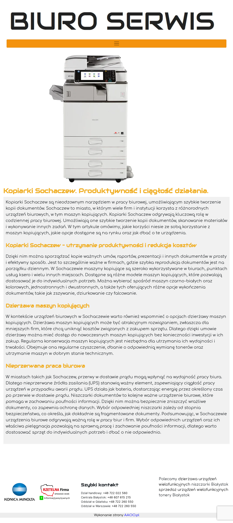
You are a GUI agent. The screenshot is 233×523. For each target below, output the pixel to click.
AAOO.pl (131, 515)
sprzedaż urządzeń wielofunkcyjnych (193, 490)
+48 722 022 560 (115, 493)
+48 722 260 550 (121, 501)
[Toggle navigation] (116, 43)
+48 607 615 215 (119, 497)
